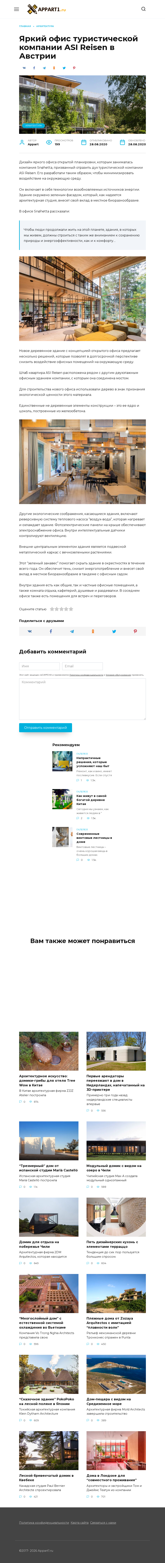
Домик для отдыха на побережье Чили (39, 1244)
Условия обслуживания (118, 675)
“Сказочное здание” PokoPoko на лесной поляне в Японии (46, 1401)
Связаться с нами (103, 1523)
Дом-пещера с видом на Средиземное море (109, 1401)
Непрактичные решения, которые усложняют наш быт (92, 762)
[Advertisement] (82, 896)
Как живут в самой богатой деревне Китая (91, 800)
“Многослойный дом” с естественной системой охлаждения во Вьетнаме (42, 1323)
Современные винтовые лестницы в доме (94, 838)
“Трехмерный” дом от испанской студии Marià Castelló (48, 1168)
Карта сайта (80, 1523)
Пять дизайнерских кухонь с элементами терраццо (112, 1244)
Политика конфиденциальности (86, 675)
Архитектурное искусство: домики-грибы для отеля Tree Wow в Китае (47, 1080)
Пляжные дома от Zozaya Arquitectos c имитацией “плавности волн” (110, 1323)
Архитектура (33, 125)
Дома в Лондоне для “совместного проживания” (112, 1478)
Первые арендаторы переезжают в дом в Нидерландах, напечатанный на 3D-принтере (116, 1082)
